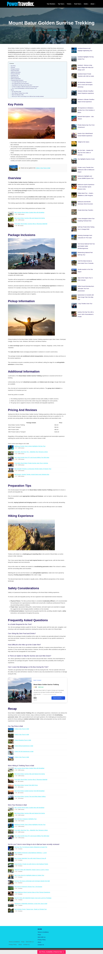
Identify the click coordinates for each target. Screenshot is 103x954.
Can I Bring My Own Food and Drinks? (20, 83)
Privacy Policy (13, 944)
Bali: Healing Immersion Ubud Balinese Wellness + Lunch (30, 852)
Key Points (13, 65)
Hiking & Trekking (47, 30)
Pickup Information (15, 70)
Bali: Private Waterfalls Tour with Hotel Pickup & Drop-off (30, 858)
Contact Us (26, 944)
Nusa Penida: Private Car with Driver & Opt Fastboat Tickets (31, 864)
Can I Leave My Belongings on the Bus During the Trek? (24, 88)
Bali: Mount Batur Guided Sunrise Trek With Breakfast (29, 791)
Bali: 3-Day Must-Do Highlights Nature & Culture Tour (29, 875)
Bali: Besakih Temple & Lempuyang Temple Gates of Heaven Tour (32, 468)
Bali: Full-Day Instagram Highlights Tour (25, 819)
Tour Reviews (63, 30)
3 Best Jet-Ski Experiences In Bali (23, 751)
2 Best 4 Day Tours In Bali (21, 757)
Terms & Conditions (14, 941)
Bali (40, 30)
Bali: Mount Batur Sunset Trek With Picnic (26, 785)
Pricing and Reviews (15, 73)
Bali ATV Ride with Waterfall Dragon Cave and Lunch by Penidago (32, 898)
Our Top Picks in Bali (16, 91)
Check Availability (57, 697)
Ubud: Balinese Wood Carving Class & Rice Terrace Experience (32, 892)
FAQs (22, 941)
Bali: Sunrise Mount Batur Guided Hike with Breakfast (29, 212)
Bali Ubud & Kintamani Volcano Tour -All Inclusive (28, 886)
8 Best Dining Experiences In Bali (23, 746)
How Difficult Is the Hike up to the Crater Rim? (22, 85)
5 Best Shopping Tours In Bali (22, 740)
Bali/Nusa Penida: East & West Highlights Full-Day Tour (29, 446)
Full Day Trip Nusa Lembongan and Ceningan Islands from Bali (32, 881)
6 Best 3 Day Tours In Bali (21, 734)
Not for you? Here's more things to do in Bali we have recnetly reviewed (28, 96)
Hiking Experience (15, 77)
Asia (37, 30)
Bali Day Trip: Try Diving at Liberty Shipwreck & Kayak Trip (30, 847)
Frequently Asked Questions (17, 80)
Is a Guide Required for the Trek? (19, 81)
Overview (13, 67)
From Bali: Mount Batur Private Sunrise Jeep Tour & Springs (31, 463)
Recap (12, 89)
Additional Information (16, 72)
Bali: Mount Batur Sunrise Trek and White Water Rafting (30, 796)
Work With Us (30, 941)
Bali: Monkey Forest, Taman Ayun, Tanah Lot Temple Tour (30, 909)
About (20, 944)
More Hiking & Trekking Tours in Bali (20, 93)
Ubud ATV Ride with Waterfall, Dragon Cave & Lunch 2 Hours (31, 869)
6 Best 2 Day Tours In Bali (43, 168)
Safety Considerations (16, 78)
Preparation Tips (14, 75)
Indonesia (56, 30)
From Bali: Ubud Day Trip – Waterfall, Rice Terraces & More (31, 452)
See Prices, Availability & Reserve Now (50, 952)
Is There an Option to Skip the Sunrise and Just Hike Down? (25, 86)
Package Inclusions (15, 69)
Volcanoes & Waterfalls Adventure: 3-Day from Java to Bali (30, 903)
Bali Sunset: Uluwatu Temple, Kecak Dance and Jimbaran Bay (31, 474)
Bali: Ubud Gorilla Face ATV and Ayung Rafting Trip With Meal (31, 457)
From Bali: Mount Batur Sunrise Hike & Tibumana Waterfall (30, 223)
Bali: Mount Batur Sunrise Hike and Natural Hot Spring (29, 218)
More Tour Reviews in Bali (17, 94)
